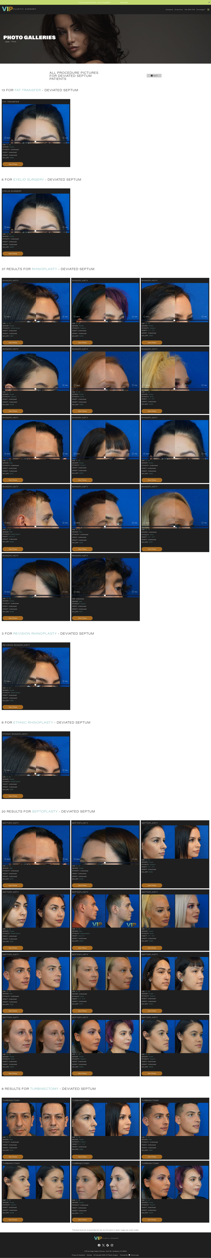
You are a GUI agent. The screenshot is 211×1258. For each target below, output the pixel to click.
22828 (151, 335)
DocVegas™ (201, 9)
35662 (12, 157)
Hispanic (83, 328)
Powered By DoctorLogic (129, 1255)
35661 (81, 542)
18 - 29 (8, 144)
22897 (12, 336)
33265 (81, 473)
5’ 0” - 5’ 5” (151, 330)
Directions (179, 9)
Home (7, 41)
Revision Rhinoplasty (35, 633)
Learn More (124, 2)
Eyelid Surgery (28, 179)
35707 (151, 542)
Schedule (169, 9)
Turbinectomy (44, 1088)
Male (10, 463)
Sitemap (89, 1255)
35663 (81, 404)
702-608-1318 (190, 9)
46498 (12, 404)
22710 (11, 473)
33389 (151, 404)
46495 (81, 336)
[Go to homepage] (81, 9)
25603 (12, 541)
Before (8, 137)
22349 (12, 611)
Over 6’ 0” (12, 536)
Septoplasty (45, 811)
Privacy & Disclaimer (78, 1255)
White (82, 396)
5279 (80, 611)
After (66, 137)
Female (11, 147)
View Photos (13, 164)
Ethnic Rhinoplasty (33, 722)
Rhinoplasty (44, 269)
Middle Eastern (15, 328)
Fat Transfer (28, 90)
